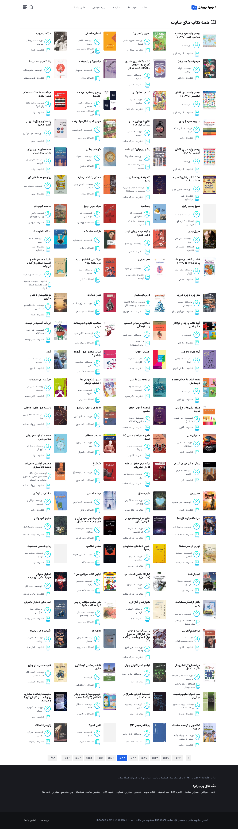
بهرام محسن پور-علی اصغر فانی (183, 706)
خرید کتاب (108, 792)
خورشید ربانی (93, 150)
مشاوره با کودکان (42, 494)
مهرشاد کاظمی (184, 554)
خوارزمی (130, 566)
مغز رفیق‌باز (144, 260)
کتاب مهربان (128, 312)
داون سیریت (85, 391)
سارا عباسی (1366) (183, 419)
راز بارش (180, 343)
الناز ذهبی (78, 416)
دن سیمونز (177, 502)
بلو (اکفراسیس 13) (140, 725)
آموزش (204, 792)
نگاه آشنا (130, 109)
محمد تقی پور (132, 475)
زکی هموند (77, 555)
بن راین (128, 268)
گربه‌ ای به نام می (190, 352)
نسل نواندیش (186, 197)
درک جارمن (127, 734)
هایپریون (195, 494)
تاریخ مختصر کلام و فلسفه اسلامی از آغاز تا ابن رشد (38, 263)
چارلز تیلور (127, 335)
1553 (78, 758)
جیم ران (78, 70)
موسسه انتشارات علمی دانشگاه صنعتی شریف (35, 285)
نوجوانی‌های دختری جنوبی (40, 296)
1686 (52, 758)
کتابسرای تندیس (185, 248)
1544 (177, 758)
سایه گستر (179, 535)
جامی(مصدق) (137, 345)
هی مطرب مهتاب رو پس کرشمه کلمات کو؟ (87, 604)
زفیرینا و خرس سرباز (40, 631)
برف (182, 591)
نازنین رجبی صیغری (83, 186)
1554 (66, 758)
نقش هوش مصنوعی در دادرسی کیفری (137, 520)
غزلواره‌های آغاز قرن (139, 602)
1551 (100, 758)
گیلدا (48, 352)
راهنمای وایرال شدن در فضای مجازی (38, 123)
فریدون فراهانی (134, 610)
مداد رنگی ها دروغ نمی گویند (187, 409)
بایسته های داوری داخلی (37, 408)
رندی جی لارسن (34, 554)
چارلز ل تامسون (35, 502)
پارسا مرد (145, 206)
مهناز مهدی (184, 582)
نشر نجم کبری (85, 50)
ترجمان (31, 223)
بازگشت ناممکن (92, 232)
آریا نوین (81, 714)
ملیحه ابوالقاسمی (135, 530)
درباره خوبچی (99, 8)
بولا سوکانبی (36, 610)
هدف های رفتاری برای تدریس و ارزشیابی (39, 151)
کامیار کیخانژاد (184, 444)
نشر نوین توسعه (135, 276)
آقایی (181, 427)
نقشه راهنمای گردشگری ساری (88, 667)
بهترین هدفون (124, 792)
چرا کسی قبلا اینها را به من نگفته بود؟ (88, 261)
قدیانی (82, 399)
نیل (182, 480)
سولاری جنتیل (35, 734)
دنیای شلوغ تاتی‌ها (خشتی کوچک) (90, 381)
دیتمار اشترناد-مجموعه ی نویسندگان (134, 303)
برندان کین (28, 133)
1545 (166, 758)
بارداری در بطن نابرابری (88, 408)
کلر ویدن (178, 614)
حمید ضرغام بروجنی (182, 677)
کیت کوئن (77, 502)
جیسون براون (133, 706)
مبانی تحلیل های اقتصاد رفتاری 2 (87, 353)
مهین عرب (28, 275)
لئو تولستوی (86, 214)
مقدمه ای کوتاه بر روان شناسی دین (38, 437)
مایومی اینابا (183, 360)
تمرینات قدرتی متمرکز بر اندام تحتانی (136, 696)
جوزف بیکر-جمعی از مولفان (184, 737)
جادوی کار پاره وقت (90, 62)
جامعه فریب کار (42, 206)
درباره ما (45, 820)
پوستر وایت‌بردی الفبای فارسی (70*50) (187, 151)
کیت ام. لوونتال (35, 447)
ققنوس (131, 455)
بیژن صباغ (77, 472)
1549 (122, 758)
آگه (83, 563)
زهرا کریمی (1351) (133, 502)
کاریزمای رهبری (142, 295)
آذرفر (182, 452)
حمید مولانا (84, 734)
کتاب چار (31, 647)
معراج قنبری (183, 472)
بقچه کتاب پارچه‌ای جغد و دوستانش (186, 381)
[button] (32, 8)
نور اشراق (80, 538)
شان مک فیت (183, 130)
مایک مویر (28, 186)
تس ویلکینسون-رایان (37, 214)
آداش (82, 279)
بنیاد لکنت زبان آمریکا (34, 104)
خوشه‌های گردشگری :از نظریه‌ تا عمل (187, 667)
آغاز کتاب (80, 591)
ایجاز (33, 50)
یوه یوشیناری (135, 101)
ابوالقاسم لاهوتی (191, 631)
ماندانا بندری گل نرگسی (34, 307)
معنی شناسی (93, 546)
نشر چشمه (30, 339)
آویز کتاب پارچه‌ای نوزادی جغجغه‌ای (186, 324)
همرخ (82, 166)
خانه (144, 8)
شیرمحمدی (29, 78)
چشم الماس (94, 494)
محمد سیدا (34, 240)
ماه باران (81, 647)
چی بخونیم (67, 792)
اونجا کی (178, 215)
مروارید (81, 138)
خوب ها (132, 8)
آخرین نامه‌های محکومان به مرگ (136, 548)
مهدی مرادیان (84, 639)
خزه (132, 619)
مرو (33, 717)
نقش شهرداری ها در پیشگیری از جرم (139, 123)
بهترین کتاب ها (50, 792)
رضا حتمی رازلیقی (183, 271)
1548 (133, 758)
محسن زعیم (84, 582)
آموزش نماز (194, 574)
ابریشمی (31, 682)
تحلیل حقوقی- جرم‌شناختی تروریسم (39, 576)
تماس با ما (80, 8)
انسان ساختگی (93, 34)
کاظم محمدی (85, 42)
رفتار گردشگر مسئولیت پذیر (187, 604)
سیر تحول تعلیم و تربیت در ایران (186, 696)
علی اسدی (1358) (34, 331)
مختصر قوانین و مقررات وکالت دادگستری (38, 465)
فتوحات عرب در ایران (39, 665)
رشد (33, 112)
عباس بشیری (134, 586)
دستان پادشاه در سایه (89, 177)
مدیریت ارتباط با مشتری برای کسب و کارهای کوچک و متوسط (37, 697)
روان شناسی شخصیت (39, 546)
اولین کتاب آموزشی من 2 (87, 574)
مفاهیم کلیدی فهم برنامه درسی (87, 324)
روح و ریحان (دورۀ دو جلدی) (89, 94)
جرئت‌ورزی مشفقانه (40, 380)
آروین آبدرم (77, 303)
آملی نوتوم (77, 240)
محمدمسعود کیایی (184, 641)
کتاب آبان (130, 742)
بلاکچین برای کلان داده (137, 150)
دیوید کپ (177, 527)
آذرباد (181, 510)
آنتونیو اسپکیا (35, 709)
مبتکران (130, 50)
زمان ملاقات (94, 295)
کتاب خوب (149, 792)
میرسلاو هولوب (34, 42)
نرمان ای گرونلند (34, 161)
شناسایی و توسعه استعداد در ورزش (186, 727)
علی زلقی (29, 586)
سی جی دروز (183, 240)
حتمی (131, 84)
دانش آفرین (178, 368)
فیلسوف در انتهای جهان (137, 665)
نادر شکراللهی (135, 214)
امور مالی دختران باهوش (37, 602)
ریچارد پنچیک (134, 447)
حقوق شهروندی (42, 518)
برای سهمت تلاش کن (39, 177)
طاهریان (81, 452)
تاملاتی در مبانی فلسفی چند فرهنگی (137, 324)
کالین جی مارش (83, 334)
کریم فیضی (77, 130)
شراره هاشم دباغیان (133, 42)
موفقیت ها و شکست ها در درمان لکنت (36, 94)
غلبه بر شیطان (93, 436)
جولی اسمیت (85, 271)
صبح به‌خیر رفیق (191, 206)
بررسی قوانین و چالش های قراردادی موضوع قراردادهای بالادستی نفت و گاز (136, 636)
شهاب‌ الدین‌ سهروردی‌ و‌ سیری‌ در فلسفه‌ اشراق (88, 520)
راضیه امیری (134, 76)
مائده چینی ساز (33, 416)
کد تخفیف (163, 792)
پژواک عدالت (128, 141)
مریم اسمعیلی (135, 388)
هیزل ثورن (194, 232)
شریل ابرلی (177, 189)
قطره (82, 248)
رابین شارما (28, 70)
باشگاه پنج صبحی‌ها (40, 62)
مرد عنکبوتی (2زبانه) (188, 518)
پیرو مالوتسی (135, 558)
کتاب (213, 792)
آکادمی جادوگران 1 (140, 93)
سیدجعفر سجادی (84, 530)
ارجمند (131, 368)
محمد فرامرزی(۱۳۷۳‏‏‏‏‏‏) (136, 419)
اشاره (181, 647)
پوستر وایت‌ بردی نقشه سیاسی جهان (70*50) (187, 35)
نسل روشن (30, 619)
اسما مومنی (35, 360)
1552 (89, 758)
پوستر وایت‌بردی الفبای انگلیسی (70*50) (187, 94)
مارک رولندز (127, 674)
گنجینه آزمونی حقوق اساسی (139, 409)
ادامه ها (96, 631)
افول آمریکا (95, 725)
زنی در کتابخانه (43, 725)
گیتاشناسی (80, 685)
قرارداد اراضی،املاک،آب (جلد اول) (137, 576)
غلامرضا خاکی (84, 158)
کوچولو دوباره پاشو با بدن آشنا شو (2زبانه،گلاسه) (87, 696)
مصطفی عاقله (83, 706)
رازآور (83, 78)
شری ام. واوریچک (35, 388)
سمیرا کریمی (134, 133)
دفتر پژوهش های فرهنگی (184, 622)
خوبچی (138, 792)
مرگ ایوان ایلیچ (92, 206)
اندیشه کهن (178, 53)
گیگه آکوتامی (184, 70)
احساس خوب (142, 352)
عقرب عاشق (144, 494)
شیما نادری (28, 527)
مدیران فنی (193, 436)
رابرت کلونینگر (135, 360)
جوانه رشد (80, 223)
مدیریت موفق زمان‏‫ (189, 122)
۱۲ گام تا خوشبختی (40, 232)
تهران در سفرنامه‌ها (189, 546)
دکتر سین (129, 396)
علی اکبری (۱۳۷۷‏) (134, 649)
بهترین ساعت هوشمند (88, 792)
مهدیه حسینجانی (184, 303)
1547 (144, 758)
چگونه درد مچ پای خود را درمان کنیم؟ (137, 233)
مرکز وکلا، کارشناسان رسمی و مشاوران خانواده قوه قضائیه (34, 476)
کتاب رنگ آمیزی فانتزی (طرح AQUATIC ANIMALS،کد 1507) (137, 65)
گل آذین (180, 78)
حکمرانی (81, 371)
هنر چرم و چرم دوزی (188, 295)
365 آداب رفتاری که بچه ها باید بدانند (186, 179)
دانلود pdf (176, 792)
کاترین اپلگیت (35, 639)
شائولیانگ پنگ (133, 158)
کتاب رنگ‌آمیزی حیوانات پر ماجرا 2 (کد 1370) (187, 261)
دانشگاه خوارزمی (136, 166)
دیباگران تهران (178, 312)
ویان (33, 141)
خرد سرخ (80, 312)
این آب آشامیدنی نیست (38, 323)
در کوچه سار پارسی (140, 380)
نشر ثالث (180, 563)
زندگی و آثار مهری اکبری (187, 464)
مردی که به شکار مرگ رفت (86, 122)
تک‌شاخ (97, 464)
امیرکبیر (81, 742)
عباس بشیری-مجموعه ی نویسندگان (134, 189)
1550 (111, 758)
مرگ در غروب (43, 34)
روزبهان (32, 742)
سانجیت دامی (83, 363)
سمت (181, 714)
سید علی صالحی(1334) (85, 614)
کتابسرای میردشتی (185, 223)
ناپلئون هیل (84, 444)
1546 (155, 758)
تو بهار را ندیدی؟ (141, 34)
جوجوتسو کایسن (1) (189, 62)
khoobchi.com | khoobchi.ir (111, 820)
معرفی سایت (192, 792)
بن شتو (128, 243)
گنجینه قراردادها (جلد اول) (138, 179)
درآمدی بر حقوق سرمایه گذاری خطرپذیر (137, 465)
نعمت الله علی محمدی (35, 674)
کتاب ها (116, 8)
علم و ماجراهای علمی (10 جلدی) (136, 437)
